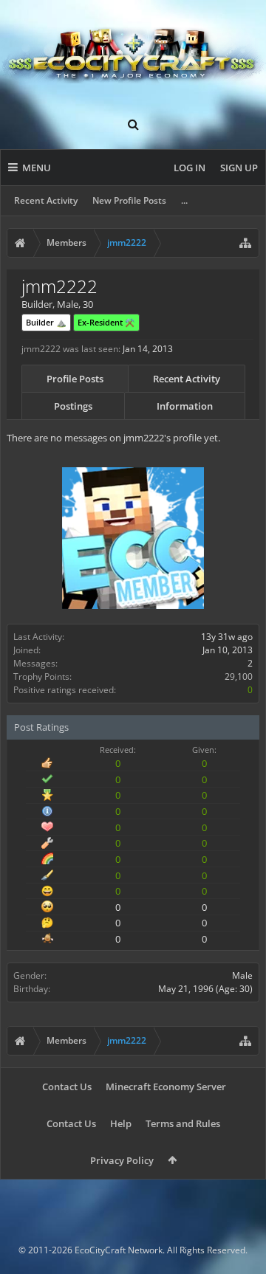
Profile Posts (75, 378)
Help (121, 1123)
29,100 (239, 676)
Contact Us (67, 1086)
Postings (73, 406)
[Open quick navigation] (245, 243)
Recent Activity (46, 200)
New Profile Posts (129, 200)
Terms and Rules (183, 1123)
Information (185, 406)
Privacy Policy (122, 1160)
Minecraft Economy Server (166, 1086)
